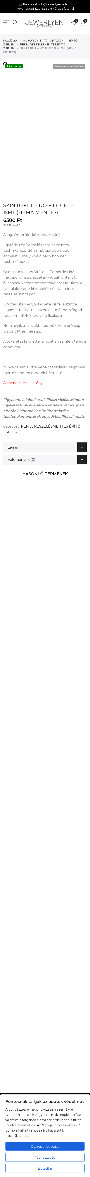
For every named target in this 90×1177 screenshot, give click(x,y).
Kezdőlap (10, 40)
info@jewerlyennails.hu (55, 4)
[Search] (13, 23)
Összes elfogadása (45, 1147)
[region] (45, 1135)
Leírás (13, 447)
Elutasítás (45, 1168)
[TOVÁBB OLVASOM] (71, 564)
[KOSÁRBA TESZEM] (71, 873)
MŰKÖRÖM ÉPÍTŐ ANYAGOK (43, 40)
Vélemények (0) (21, 460)
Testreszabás (45, 1158)
